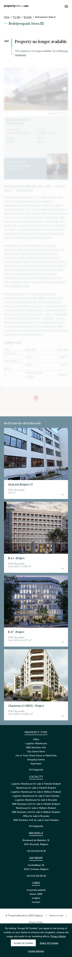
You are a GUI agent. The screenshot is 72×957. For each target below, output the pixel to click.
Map (55, 113)
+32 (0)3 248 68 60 (36, 875)
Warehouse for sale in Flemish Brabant (36, 787)
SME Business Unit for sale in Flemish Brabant (36, 803)
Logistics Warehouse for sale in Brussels (36, 799)
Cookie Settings (36, 951)
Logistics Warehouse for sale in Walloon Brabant (36, 791)
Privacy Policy (36, 922)
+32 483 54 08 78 (14, 168)
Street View (62, 113)
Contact (36, 902)
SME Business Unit (36, 747)
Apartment (36, 763)
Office (36, 739)
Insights (36, 898)
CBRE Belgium (35, 915)
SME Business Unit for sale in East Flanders (36, 820)
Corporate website (36, 889)
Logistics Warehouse (36, 743)
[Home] (16, 6)
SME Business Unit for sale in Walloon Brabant (36, 811)
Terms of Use (56, 915)
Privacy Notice (58, 936)
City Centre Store (36, 751)
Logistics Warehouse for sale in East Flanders (36, 795)
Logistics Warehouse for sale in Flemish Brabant (36, 783)
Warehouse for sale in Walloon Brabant (36, 807)
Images (50, 113)
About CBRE (36, 893)
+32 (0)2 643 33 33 (36, 850)
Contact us (57, 177)
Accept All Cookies (23, 943)
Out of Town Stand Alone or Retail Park (36, 755)
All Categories (36, 769)
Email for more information (18, 165)
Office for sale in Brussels (36, 816)
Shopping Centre (36, 759)
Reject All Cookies (49, 943)
